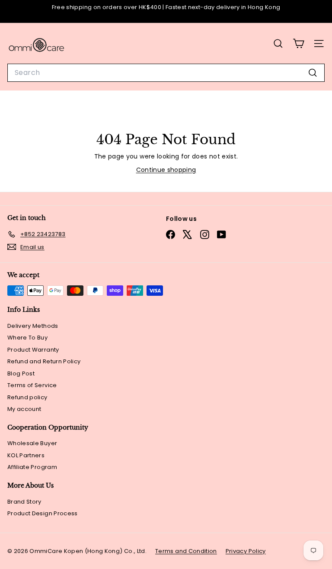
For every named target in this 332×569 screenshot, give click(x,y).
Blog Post (21, 373)
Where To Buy (27, 337)
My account (24, 409)
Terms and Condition (186, 551)
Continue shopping (166, 169)
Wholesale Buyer (32, 443)
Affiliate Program (32, 467)
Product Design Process (42, 513)
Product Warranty (33, 350)
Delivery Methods (32, 326)
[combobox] (166, 73)
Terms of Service (32, 385)
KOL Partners (26, 455)
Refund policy (27, 397)
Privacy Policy (246, 551)
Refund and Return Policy (43, 361)
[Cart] (298, 43)
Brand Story (24, 502)
